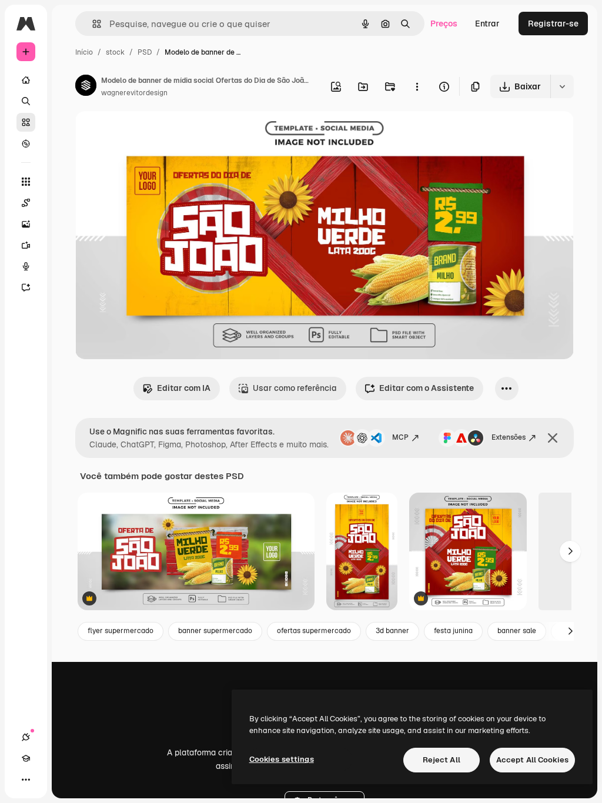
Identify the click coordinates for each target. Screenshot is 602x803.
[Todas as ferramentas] (25, 181)
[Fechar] (553, 438)
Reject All (441, 760)
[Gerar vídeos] (25, 245)
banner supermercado (215, 630)
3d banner (392, 630)
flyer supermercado (120, 630)
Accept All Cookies (532, 760)
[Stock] (25, 122)
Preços (443, 23)
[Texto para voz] (25, 266)
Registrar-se (553, 23)
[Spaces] (25, 202)
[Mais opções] (417, 86)
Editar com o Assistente (426, 388)
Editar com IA (183, 388)
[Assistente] (25, 287)
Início (84, 52)
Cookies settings (281, 759)
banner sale (516, 630)
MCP (400, 437)
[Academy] (25, 758)
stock (115, 52)
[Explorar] (25, 143)
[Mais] (25, 779)
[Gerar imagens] (25, 224)
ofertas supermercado (314, 630)
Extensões (508, 437)
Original (150, 133)
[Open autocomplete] (92, 23)
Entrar (487, 23)
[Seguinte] (570, 551)
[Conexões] (25, 737)
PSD (145, 52)
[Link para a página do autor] (85, 87)
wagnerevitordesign (134, 93)
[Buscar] (25, 101)
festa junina (453, 630)
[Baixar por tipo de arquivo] (562, 86)
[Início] (25, 80)
